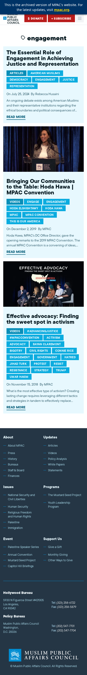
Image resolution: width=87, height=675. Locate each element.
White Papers (56, 464)
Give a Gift (55, 547)
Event (8, 538)
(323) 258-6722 (63, 603)
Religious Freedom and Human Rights (20, 514)
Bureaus (13, 464)
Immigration (15, 528)
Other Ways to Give (60, 560)
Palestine (13, 522)
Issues (8, 486)
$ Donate (35, 18)
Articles (53, 446)
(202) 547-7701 (63, 626)
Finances (13, 476)
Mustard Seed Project (21, 560)
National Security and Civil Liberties (21, 497)
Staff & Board (16, 470)
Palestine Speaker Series (23, 547)
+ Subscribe (61, 18)
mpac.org (61, 9)
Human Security (18, 507)
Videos (52, 453)
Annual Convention (20, 555)
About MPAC (16, 446)
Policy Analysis (57, 459)
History (12, 459)
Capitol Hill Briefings (21, 566)
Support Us (52, 538)
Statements (55, 470)
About (8, 437)
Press (11, 453)
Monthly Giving (58, 555)
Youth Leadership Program (59, 505)
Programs (51, 486)
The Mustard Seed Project (64, 495)
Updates (50, 437)
